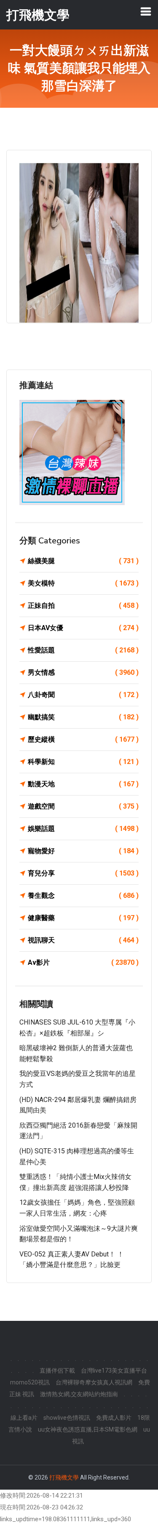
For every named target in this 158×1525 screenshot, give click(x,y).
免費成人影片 (113, 1417)
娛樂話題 (83, 829)
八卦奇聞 (83, 695)
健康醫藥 (83, 918)
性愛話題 (83, 650)
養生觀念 (83, 896)
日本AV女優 (83, 628)
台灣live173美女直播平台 (114, 1370)
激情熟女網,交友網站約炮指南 (79, 1394)
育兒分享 (83, 873)
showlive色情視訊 (66, 1417)
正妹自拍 (83, 605)
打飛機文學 (64, 1477)
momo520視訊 (30, 1382)
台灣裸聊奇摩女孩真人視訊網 (94, 1382)
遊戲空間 (83, 806)
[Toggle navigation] (146, 11)
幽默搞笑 (83, 717)
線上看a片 (24, 1417)
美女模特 (83, 583)
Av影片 (83, 962)
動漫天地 (83, 784)
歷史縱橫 (83, 739)
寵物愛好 (83, 851)
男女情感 (83, 672)
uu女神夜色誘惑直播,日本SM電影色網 (87, 1429)
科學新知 (83, 762)
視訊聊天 (83, 940)
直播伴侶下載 (57, 1370)
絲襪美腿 (83, 561)
